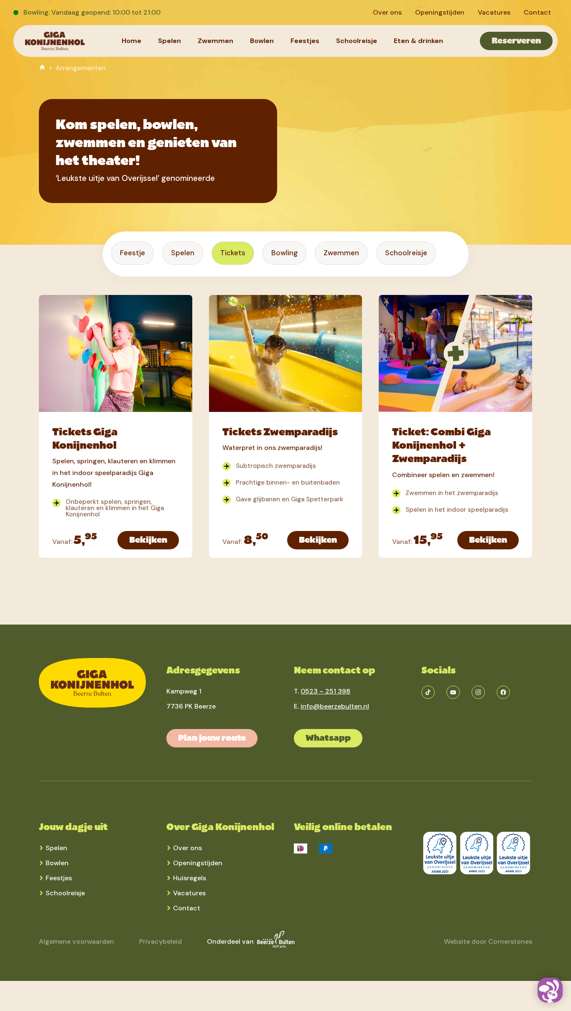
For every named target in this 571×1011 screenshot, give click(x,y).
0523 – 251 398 (325, 691)
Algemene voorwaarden (76, 941)
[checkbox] (132, 252)
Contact (186, 908)
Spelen (56, 847)
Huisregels (189, 878)
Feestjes (59, 878)
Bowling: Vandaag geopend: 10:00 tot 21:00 (92, 12)
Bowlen (57, 863)
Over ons (187, 847)
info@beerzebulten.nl (335, 706)
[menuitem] (387, 12)
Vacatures (189, 893)
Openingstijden (197, 863)
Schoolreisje (65, 893)
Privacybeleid (160, 941)
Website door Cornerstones (488, 941)
